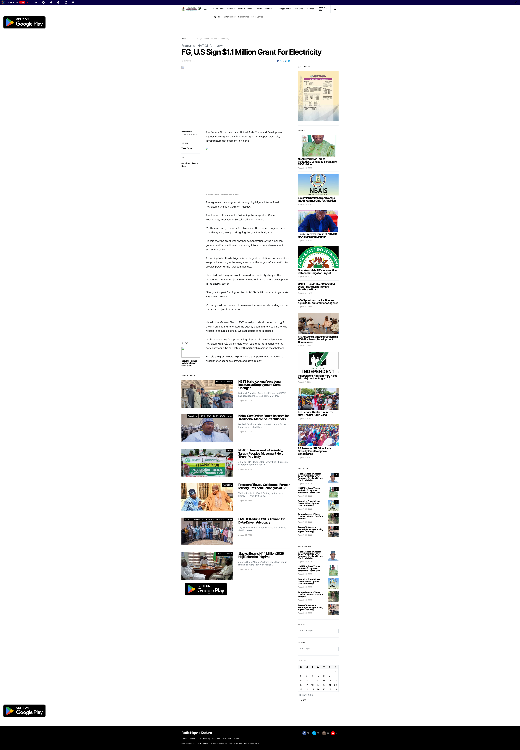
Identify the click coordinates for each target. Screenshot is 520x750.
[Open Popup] (66, 2)
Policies (236, 739)
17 (307, 685)
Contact (192, 739)
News (249, 9)
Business (268, 9)
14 (330, 680)
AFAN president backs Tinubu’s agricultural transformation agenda (318, 302)
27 (324, 689)
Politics (260, 9)
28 (329, 689)
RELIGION (228, 554)
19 (318, 685)
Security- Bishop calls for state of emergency (189, 362)
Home (215, 9)
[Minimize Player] (515, 2)
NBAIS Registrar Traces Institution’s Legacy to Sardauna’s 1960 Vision (317, 161)
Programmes (243, 17)
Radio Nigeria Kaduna (204, 743)
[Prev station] (50, 2)
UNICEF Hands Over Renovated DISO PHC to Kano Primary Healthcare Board (316, 286)
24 (306, 689)
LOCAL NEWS (205, 416)
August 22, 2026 (305, 277)
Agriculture (192, 416)
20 (324, 685)
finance (194, 163)
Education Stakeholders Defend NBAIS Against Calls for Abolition (317, 199)
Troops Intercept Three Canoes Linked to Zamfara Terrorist (310, 516)
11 (312, 680)
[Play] (43, 2)
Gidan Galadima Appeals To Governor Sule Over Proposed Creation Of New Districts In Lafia (310, 477)
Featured (188, 46)
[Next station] (36, 2)
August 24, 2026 (305, 168)
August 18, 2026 (305, 293)
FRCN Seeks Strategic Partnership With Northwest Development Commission (318, 339)
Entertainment (230, 17)
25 (312, 689)
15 (335, 680)
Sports (217, 17)
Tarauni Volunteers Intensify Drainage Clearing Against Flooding (310, 529)
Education (220, 382)
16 (301, 685)
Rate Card (241, 9)
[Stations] (73, 2)
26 (318, 689)
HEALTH (188, 519)
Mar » (303, 699)
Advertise (216, 739)
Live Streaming (204, 739)
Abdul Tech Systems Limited (249, 743)
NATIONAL (205, 46)
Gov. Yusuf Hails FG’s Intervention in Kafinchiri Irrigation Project (317, 272)
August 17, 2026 (304, 346)
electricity (185, 163)
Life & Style (298, 9)
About (184, 739)
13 (324, 680)
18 (312, 685)
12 (318, 680)
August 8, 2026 (304, 418)
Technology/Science (282, 9)
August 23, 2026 (305, 240)
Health (197, 519)
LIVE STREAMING (227, 9)
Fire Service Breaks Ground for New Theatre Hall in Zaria (315, 413)
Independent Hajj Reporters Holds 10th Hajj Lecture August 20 (317, 377)
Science (310, 9)
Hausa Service (257, 17)
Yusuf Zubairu (187, 148)
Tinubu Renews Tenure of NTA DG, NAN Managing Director (317, 235)
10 (307, 680)
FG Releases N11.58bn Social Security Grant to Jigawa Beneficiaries (314, 451)
